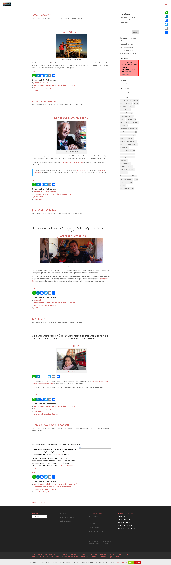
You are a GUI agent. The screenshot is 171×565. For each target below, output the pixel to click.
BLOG (34, 554)
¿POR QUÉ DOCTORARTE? (78, 554)
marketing (124, 147)
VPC (131, 182)
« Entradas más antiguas (40, 502)
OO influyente (125, 163)
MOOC (123, 154)
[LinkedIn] (166, 16)
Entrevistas (68, 428)
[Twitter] (166, 24)
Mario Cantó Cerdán (126, 47)
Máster (39, 431)
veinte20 (123, 182)
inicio (122, 141)
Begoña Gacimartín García (128, 53)
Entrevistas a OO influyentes (74, 105)
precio (131, 169)
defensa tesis (131, 119)
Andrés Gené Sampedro (42, 492)
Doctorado (60, 105)
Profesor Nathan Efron (45, 101)
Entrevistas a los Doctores (80, 428)
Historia (130, 138)
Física (122, 138)
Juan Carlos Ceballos (41, 83)
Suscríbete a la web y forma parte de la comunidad (127, 20)
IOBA (122, 144)
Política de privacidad (67, 517)
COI (132, 107)
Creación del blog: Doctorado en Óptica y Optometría (53, 194)
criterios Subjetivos (126, 116)
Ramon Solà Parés (82, 170)
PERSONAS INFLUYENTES (70, 557)
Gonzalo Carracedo (93, 535)
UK (136, 179)
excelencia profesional (127, 135)
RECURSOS (84, 557)
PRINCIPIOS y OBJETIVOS (98, 554)
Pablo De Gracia (125, 41)
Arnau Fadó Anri (41, 15)
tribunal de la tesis (126, 179)
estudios (133, 132)
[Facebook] (166, 20)
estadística (124, 132)
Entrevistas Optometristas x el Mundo (70, 18)
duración (134, 122)
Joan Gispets (38, 199)
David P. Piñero (92, 523)
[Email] (166, 28)
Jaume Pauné (38, 197)
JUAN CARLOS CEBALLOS (71, 236)
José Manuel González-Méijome (45, 192)
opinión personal (126, 166)
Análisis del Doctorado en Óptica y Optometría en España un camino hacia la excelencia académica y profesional (99, 541)
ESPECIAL (94, 557)
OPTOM (123, 169)
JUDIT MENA (71, 346)
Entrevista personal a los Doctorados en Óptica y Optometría (55, 85)
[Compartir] (166, 32)
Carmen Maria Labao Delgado (73, 162)
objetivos (123, 160)
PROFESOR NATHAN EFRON (71, 118)
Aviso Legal (64, 513)
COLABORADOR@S (105, 557)
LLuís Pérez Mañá (40, 18)
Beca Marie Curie (126, 103)
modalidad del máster (127, 151)
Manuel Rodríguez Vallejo (95, 516)
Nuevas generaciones (127, 157)
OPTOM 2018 (57, 454)
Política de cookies (66, 521)
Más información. (122, 562)
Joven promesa (132, 144)
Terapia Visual (125, 176)
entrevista (124, 125)
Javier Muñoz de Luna (126, 50)
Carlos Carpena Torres (94, 520)
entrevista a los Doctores (128, 129)
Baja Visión (134, 100)
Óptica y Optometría (127, 188)
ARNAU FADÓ (71, 32)
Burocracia (124, 107)
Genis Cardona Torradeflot (95, 531)
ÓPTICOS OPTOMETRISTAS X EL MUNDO (45, 557)
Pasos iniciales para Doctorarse (45, 489)
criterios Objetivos (126, 113)
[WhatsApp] (166, 12)
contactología (125, 110)
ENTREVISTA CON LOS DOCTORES (120, 554)
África (122, 185)
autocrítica (124, 100)
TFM (134, 176)
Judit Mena (37, 90)
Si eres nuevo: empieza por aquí (45, 88)
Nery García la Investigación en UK (46, 414)
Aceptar (131, 562)
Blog (136, 103)
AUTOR (116, 557)
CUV (52, 63)
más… (34, 71)
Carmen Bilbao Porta (126, 44)
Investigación (131, 141)
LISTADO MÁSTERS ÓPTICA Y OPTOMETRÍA (52, 554)
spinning (123, 173)
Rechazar (137, 562)
